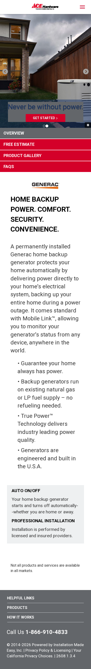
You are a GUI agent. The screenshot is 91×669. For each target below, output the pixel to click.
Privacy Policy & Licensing (48, 650)
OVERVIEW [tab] (14, 133)
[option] (45, 71)
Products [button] (17, 607)
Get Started (44, 118)
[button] (4, 71)
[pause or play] (88, 125)
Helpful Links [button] (20, 598)
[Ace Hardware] (45, 6)
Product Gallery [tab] (23, 155)
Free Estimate (19, 144)
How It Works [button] (20, 617)
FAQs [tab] (9, 166)
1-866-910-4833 (46, 632)
